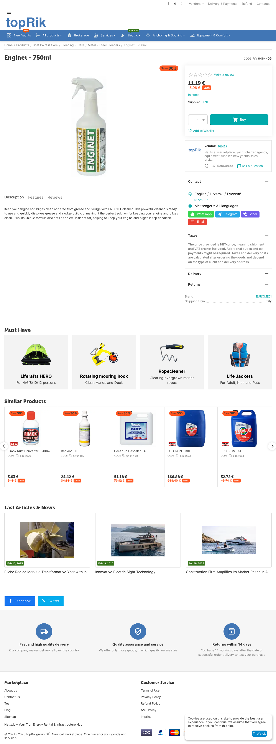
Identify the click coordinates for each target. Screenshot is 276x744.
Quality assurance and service (138, 644)
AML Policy (148, 710)
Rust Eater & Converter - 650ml (215, 451)
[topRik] (26, 23)
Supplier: (194, 102)
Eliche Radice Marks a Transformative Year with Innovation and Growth (47, 572)
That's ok (259, 733)
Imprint (146, 716)
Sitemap (10, 716)
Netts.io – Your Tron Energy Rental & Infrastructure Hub (43, 724)
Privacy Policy (151, 697)
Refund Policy (150, 703)
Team (8, 703)
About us (10, 690)
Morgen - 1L (42, 451)
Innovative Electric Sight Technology (125, 572)
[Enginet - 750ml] (91, 127)
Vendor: (210, 146)
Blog (7, 710)
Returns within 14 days (231, 644)
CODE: (248, 58)
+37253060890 (204, 200)
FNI (205, 102)
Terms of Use (150, 690)
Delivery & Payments (222, 3)
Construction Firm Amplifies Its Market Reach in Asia (229, 572)
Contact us (12, 697)
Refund (247, 3)
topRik (222, 146)
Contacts (263, 3)
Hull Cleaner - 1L (151, 451)
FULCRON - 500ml (259, 451)
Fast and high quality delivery (44, 644)
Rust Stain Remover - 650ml (106, 451)
